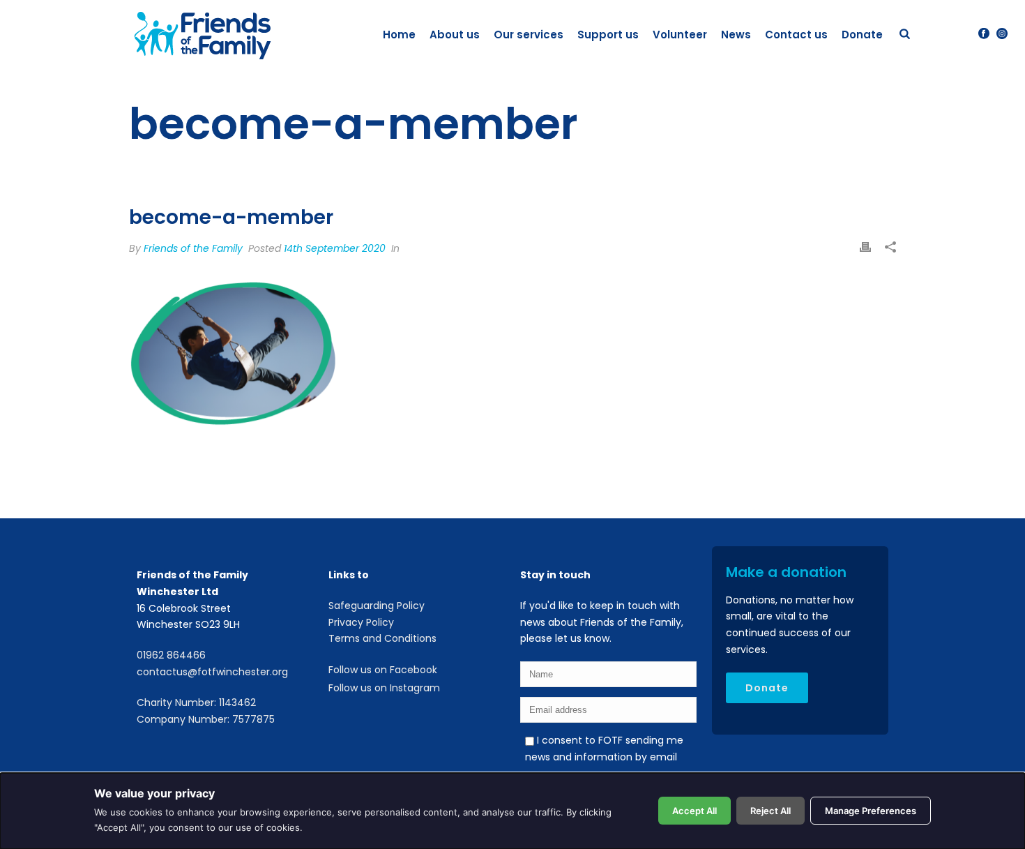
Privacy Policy (361, 622)
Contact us (796, 34)
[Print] (865, 248)
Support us (608, 34)
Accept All (694, 810)
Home (399, 34)
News (736, 34)
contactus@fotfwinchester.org (212, 672)
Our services (528, 34)
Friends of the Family (193, 248)
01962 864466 (171, 655)
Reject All (770, 810)
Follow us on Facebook (382, 670)
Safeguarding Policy (376, 606)
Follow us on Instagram (384, 688)
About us (455, 34)
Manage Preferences (870, 810)
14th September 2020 (335, 248)
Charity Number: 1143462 (196, 702)
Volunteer (680, 34)
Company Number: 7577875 (206, 719)
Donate (862, 34)
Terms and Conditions (382, 638)
